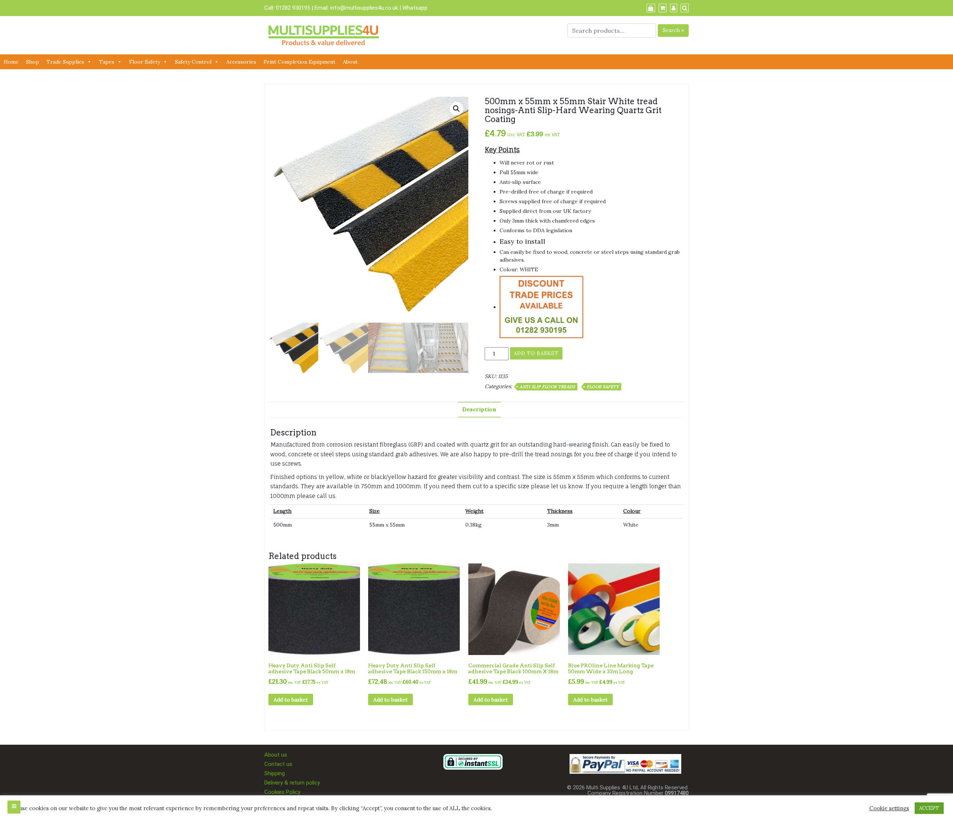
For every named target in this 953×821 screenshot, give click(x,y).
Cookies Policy (282, 792)
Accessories (241, 61)
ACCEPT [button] (929, 808)
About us (275, 754)
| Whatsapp (413, 7)
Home (11, 61)
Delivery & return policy (292, 782)
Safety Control (193, 61)
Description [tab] (479, 409)
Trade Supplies (65, 61)
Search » (673, 30)
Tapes (106, 61)
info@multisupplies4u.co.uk (364, 7)
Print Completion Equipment (299, 61)
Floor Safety (144, 61)
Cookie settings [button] (889, 808)
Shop (32, 61)
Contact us (278, 764)
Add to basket (536, 353)
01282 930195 (293, 7)
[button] (456, 108)
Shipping (274, 773)
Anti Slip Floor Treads (547, 386)
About (350, 61)
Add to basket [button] (291, 699)
